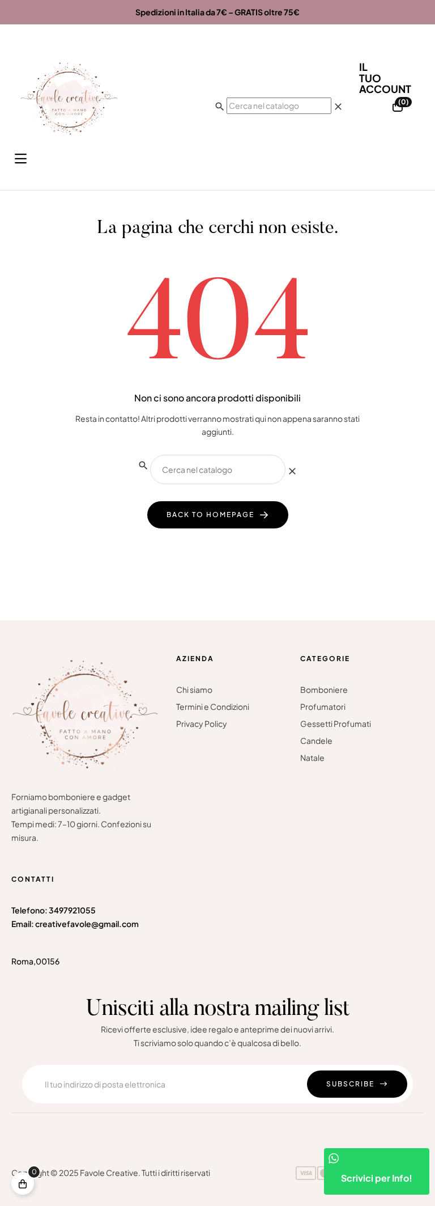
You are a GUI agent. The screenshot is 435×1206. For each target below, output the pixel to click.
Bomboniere (324, 689)
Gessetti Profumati (335, 723)
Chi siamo (194, 689)
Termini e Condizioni (212, 706)
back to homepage (210, 514)
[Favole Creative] (69, 98)
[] (22, 1183)
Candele (316, 740)
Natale (312, 757)
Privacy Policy (201, 723)
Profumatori (323, 706)
